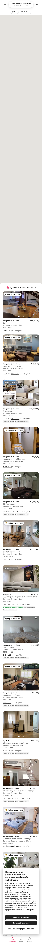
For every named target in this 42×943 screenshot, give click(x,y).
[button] (7, 331)
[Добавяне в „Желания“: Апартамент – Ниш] (36, 294)
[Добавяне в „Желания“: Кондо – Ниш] (36, 568)
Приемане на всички (21, 917)
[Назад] (5, 4)
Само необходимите (21, 923)
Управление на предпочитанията (21, 929)
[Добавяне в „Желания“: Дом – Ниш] (36, 714)
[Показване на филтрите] (37, 4)
